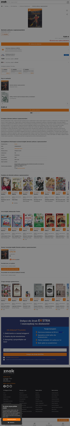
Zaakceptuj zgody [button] (11, 419)
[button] (12, 422)
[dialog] (11, 414)
